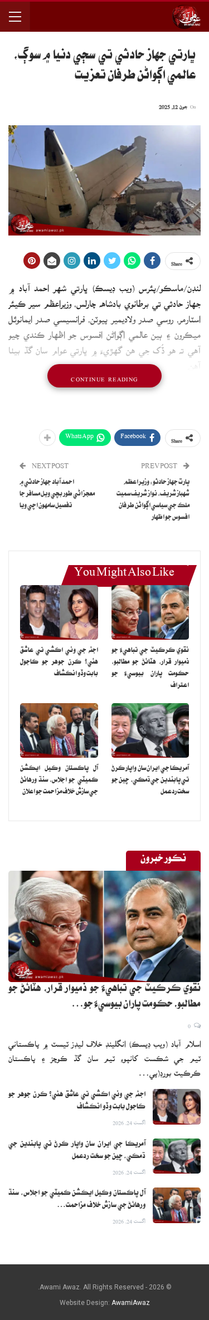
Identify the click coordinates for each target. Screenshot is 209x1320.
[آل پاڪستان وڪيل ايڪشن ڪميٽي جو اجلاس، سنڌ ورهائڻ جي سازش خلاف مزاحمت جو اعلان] (59, 730)
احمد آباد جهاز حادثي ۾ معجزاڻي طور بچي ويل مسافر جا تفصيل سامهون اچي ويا (57, 495)
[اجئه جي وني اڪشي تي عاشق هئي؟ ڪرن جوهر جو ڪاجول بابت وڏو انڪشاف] (59, 612)
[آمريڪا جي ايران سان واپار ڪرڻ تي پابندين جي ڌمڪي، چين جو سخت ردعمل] (150, 730)
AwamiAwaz (130, 1303)
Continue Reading (104, 376)
